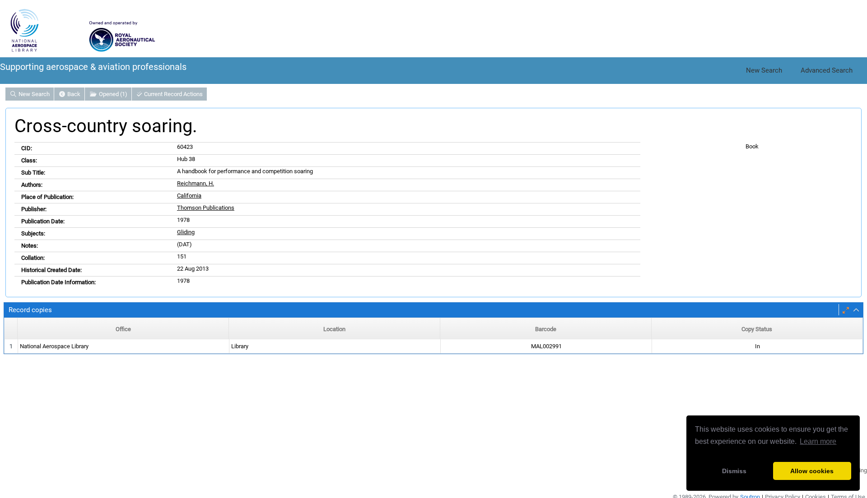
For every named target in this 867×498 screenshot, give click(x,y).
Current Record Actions (173, 94)
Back (73, 94)
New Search (764, 70)
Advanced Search (827, 70)
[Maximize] (846, 310)
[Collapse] (856, 310)
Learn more (818, 441)
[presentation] (433, 346)
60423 (185, 147)
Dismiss (734, 471)
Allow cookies (812, 471)
